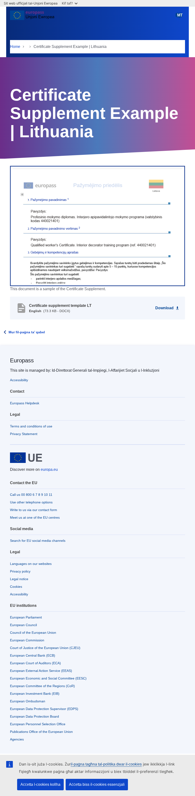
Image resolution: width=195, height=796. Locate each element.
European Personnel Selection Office (37, 724)
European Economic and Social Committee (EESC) (48, 678)
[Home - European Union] (32, 17)
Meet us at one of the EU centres (35, 517)
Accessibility (19, 380)
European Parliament (26, 617)
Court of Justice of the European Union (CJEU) (45, 648)
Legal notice (19, 579)
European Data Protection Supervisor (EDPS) (44, 709)
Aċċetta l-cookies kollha (40, 784)
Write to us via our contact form (33, 510)
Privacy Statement (23, 434)
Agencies (17, 739)
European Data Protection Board (34, 716)
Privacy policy (20, 571)
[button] (97, 226)
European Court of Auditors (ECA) (35, 663)
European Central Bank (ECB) (32, 655)
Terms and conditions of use (31, 426)
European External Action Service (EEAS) (41, 671)
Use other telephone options (31, 502)
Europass (22, 360)
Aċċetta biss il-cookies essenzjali (97, 784)
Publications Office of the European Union (41, 732)
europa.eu (49, 469)
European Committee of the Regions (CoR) (42, 686)
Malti (180, 17)
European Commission (27, 640)
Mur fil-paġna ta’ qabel (27, 332)
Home (15, 47)
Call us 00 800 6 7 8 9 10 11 (31, 495)
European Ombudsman (27, 701)
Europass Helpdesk (24, 403)
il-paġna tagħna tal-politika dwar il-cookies (106, 764)
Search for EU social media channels (37, 540)
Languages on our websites (31, 564)
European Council (23, 625)
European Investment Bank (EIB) (34, 693)
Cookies (16, 586)
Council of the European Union (33, 632)
